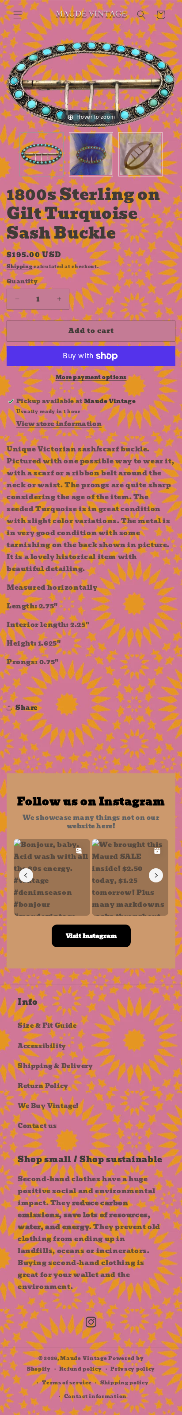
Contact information (95, 1396)
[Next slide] (166, 80)
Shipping (20, 266)
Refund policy (80, 1369)
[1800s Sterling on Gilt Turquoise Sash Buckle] (41, 154)
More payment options (91, 377)
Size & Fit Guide (47, 1026)
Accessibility (42, 1046)
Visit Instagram (91, 936)
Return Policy (43, 1086)
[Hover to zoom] (91, 83)
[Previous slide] (15, 80)
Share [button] (26, 708)
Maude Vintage (84, 1358)
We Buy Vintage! (48, 1106)
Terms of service (66, 1383)
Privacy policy (132, 1369)
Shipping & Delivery (55, 1066)
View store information (59, 424)
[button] (17, 14)
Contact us (37, 1126)
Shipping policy (124, 1383)
